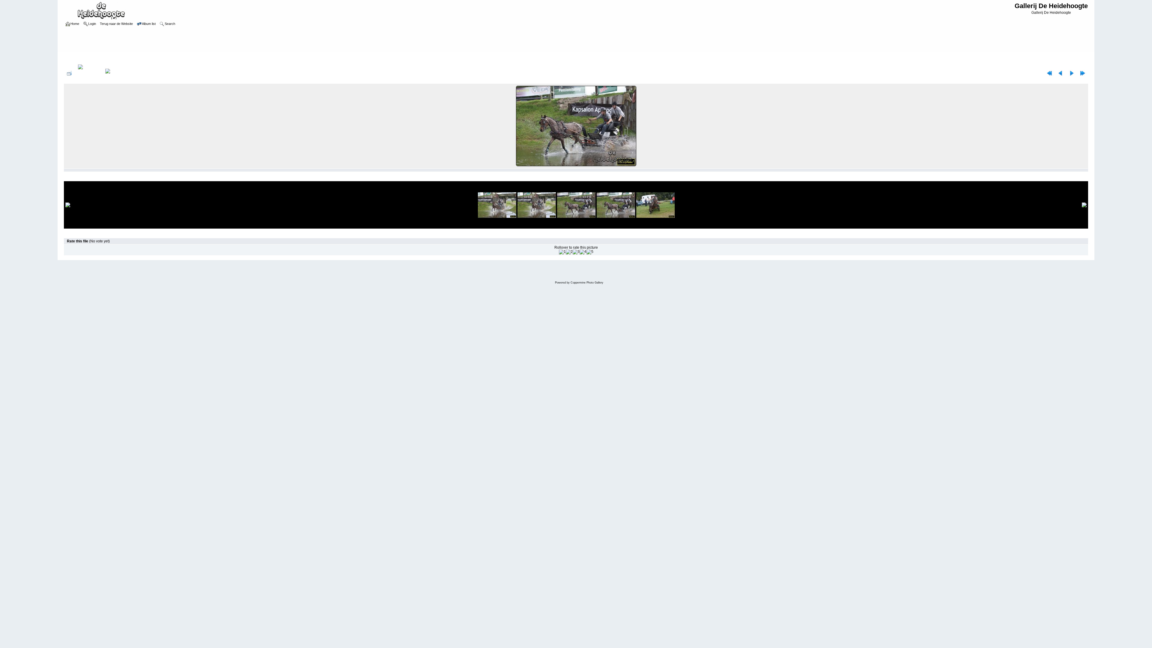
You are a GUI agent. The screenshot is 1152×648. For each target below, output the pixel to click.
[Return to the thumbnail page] (69, 73)
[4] (583, 252)
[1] (562, 252)
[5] (589, 252)
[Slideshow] (114, 73)
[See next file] (1071, 73)
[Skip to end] (1082, 73)
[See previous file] (1060, 73)
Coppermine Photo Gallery (587, 282)
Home (75, 58)
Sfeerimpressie (96, 58)
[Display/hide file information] (88, 73)
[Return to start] (1049, 73)
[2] (569, 252)
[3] (576, 252)
